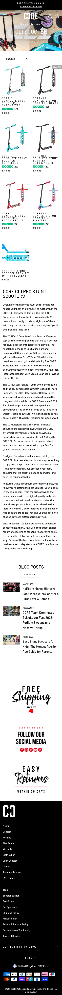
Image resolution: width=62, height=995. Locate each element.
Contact (7, 831)
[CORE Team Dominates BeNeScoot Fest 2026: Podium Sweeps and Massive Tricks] (11, 611)
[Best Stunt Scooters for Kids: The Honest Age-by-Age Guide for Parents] (11, 640)
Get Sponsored (10, 907)
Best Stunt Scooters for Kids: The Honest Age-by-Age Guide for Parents (40, 646)
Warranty (7, 849)
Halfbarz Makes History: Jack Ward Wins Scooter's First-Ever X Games (40, 594)
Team (5, 889)
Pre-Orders (8, 901)
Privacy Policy (10, 918)
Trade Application (12, 872)
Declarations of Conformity (17, 930)
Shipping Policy (11, 913)
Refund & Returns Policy (15, 924)
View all (31, 574)
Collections (34, 24)
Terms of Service (11, 936)
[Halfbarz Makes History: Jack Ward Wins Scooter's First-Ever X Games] (11, 587)
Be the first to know (20, 946)
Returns (7, 837)
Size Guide (8, 843)
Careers (7, 866)
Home (23, 24)
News (6, 826)
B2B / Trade (9, 878)
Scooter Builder (11, 895)
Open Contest (10, 860)
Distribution (9, 854)
